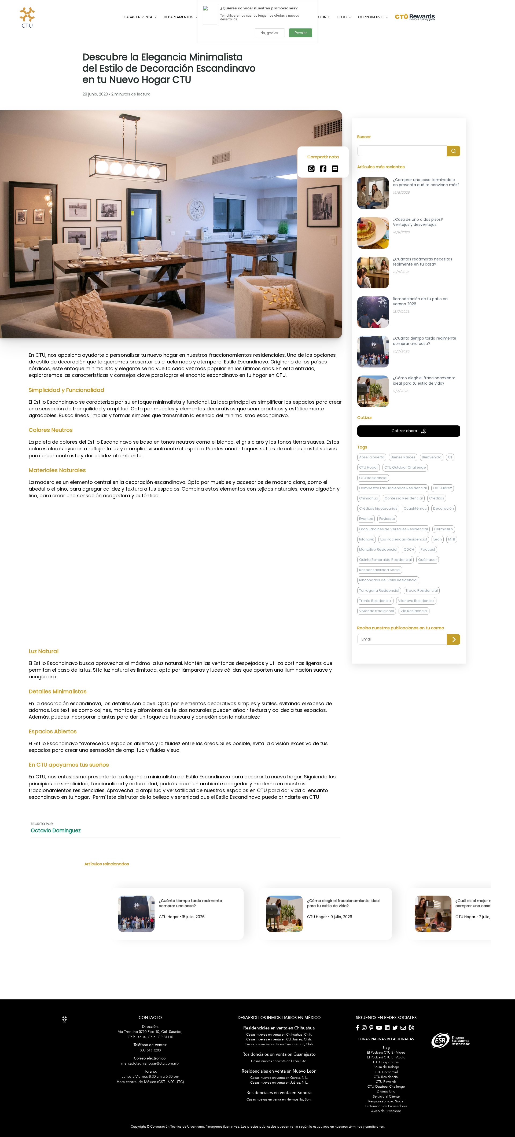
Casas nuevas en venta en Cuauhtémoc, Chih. (279, 1077)
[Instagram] (364, 1061)
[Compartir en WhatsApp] (311, 201)
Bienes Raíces (403, 489)
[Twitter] (395, 1061)
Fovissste (387, 551)
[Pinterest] (371, 1061)
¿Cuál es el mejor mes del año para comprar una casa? (340, 936)
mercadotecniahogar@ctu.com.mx (150, 1094)
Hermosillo (443, 561)
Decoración (443, 541)
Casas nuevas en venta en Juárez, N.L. (279, 1115)
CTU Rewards (386, 1114)
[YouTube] (379, 1061)
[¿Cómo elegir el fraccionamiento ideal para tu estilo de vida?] (136, 962)
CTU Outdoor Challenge (405, 500)
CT (450, 489)
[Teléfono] (411, 1061)
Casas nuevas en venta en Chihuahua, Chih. (279, 1067)
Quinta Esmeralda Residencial (385, 592)
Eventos (366, 551)
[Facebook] (357, 1061)
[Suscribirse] (453, 672)
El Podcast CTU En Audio (386, 1090)
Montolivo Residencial (378, 582)
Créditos (436, 530)
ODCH (409, 582)
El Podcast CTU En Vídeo (386, 1085)
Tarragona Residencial (379, 623)
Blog (386, 1080)
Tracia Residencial (422, 623)
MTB (451, 572)
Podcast (428, 582)
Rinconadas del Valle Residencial (388, 612)
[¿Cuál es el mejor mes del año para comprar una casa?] (285, 962)
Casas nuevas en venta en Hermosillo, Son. (279, 1131)
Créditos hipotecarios (378, 541)
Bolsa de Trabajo (386, 1099)
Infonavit (366, 572)
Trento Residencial (375, 633)
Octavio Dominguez (56, 863)
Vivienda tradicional (376, 643)
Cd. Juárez (442, 520)
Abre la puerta (371, 489)
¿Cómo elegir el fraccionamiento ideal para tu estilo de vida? (195, 936)
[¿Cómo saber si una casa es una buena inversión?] (433, 962)
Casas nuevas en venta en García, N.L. (279, 1110)
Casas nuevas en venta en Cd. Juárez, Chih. (279, 1072)
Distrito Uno (386, 1124)
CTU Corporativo (386, 1094)
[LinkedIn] (387, 1061)
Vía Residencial (414, 643)
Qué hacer (427, 592)
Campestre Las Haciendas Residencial (393, 520)
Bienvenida (432, 489)
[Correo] (403, 1061)
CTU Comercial (386, 1104)
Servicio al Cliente (386, 1129)
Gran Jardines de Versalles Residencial (393, 561)
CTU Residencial (373, 510)
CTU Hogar (368, 500)
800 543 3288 (150, 1080)
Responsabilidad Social (379, 602)
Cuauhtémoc (415, 541)
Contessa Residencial (404, 530)
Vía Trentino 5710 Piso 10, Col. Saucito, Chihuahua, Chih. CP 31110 (150, 1065)
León (437, 572)
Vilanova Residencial (416, 633)
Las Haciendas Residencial (403, 572)
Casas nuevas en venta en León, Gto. (279, 1093)
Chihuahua (368, 530)
